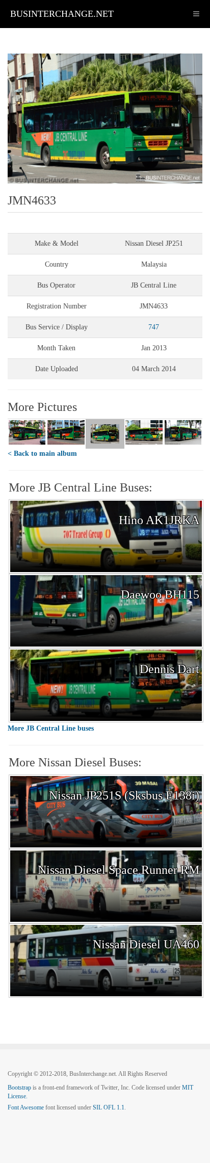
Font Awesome (26, 1107)
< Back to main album (42, 453)
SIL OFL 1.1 (108, 1107)
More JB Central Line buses (51, 728)
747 (153, 327)
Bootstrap (19, 1087)
